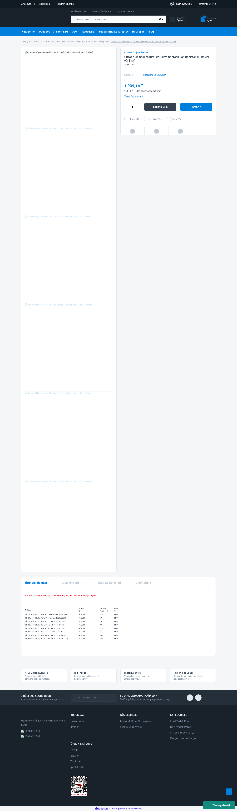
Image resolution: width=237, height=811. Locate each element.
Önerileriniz (143, 582)
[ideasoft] (101, 808)
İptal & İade (77, 767)
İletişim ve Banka (65, 4)
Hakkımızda (44, 4)
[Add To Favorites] (153, 119)
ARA (160, 19)
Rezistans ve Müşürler (154, 75)
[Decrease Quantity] (126, 107)
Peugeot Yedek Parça (183, 738)
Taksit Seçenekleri (133, 96)
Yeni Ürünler (79, 11)
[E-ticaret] (118, 808)
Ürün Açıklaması (36, 582)
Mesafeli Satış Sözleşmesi (136, 721)
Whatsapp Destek (221, 805)
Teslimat (75, 761)
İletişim (74, 727)
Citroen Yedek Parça (182, 732)
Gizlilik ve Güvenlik (131, 727)
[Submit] (111, 697)
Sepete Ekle (160, 106)
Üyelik (74, 750)
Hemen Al (196, 106)
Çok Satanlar (125, 11)
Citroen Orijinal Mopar (136, 52)
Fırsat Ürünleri (102, 11)
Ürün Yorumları (71, 582)
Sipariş (74, 755)
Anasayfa (26, 4)
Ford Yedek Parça (180, 721)
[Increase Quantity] (137, 107)
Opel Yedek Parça (180, 727)
